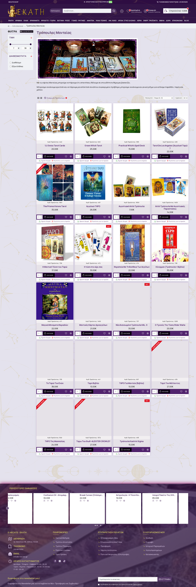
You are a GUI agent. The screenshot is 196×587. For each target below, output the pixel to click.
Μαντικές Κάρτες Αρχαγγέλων (93, 325)
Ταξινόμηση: (149, 98)
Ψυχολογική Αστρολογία (174, 495)
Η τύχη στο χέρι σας (93, 267)
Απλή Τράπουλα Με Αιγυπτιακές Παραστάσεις (170, 207)
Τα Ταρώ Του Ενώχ (54, 383)
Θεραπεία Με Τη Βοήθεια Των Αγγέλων (131, 267)
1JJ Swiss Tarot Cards (55, 145)
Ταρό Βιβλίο (93, 383)
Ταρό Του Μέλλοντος (170, 383)
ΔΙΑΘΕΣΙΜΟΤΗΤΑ (17, 56)
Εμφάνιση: (179, 98)
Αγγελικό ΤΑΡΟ (93, 206)
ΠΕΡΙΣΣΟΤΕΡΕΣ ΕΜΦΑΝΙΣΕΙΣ (23, 488)
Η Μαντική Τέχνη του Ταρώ (54, 267)
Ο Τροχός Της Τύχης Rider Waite (170, 325)
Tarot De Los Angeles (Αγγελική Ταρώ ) (170, 146)
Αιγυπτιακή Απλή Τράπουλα (132, 206)
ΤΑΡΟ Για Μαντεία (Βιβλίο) (131, 383)
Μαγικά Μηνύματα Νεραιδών (55, 325)
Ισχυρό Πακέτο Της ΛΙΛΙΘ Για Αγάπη (139, 495)
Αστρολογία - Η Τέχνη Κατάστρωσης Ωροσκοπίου (103, 495)
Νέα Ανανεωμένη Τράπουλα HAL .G (131, 325)
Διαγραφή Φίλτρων (27, 31)
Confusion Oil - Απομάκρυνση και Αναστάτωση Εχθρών (30, 495)
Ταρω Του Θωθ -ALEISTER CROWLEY (93, 441)
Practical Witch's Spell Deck (132, 145)
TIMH (11, 37)
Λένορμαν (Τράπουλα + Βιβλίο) (170, 267)
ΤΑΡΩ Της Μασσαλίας (55, 441)
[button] (7, 508)
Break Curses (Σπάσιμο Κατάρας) (66, 495)
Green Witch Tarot (93, 145)
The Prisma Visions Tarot (54, 206)
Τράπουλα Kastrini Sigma (131, 441)
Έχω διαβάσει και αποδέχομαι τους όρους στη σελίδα (121, 584)
